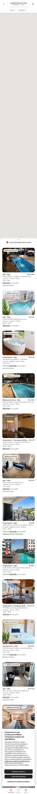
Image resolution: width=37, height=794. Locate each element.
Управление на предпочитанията (18, 781)
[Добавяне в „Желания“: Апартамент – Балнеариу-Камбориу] (32, 416)
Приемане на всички (18, 771)
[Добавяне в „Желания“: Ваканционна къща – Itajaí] (32, 375)
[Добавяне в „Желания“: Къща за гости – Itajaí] (32, 621)
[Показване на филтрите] (33, 4)
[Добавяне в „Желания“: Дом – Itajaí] (32, 250)
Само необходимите (19, 776)
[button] (6, 283)
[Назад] (4, 4)
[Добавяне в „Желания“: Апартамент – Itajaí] (32, 333)
